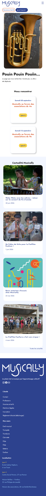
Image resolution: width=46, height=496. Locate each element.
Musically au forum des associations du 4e (23, 105)
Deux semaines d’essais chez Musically (16, 291)
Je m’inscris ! (21, 10)
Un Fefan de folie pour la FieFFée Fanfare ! (21, 245)
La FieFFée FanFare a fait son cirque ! (23, 337)
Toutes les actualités (36, 348)
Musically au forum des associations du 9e (23, 135)
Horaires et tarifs (8, 10)
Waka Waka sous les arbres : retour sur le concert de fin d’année (22, 199)
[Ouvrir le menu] (42, 3)
